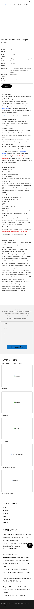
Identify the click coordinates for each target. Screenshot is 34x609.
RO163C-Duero (7, 494)
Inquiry (7, 86)
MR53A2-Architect (8, 467)
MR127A (4, 389)
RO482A (4, 415)
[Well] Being (5, 363)
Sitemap (3, 605)
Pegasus (20, 363)
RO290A (4, 441)
